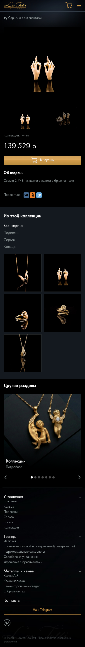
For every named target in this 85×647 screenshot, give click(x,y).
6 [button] (50, 477)
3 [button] (39, 477)
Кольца (10, 247)
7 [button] (53, 477)
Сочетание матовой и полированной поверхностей (39, 546)
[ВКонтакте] (26, 195)
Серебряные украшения (21, 557)
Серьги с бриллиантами (24, 18)
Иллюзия (10, 541)
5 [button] (46, 477)
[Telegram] (39, 195)
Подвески (11, 233)
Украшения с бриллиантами (23, 562)
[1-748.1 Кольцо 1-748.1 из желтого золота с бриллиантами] (63, 313)
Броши (8, 522)
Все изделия (13, 226)
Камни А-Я (11, 576)
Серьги (9, 240)
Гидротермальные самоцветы (24, 552)
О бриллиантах (14, 591)
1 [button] (32, 477)
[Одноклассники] (32, 195)
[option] (25, 118)
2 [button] (35, 477)
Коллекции (11, 527)
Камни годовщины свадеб (22, 586)
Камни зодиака (14, 581)
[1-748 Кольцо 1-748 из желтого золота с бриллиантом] (22, 313)
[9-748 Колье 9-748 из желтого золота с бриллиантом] (22, 273)
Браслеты (10, 501)
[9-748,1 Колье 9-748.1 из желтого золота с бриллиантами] (22, 353)
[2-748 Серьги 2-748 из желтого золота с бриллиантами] (63, 273)
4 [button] (42, 477)
